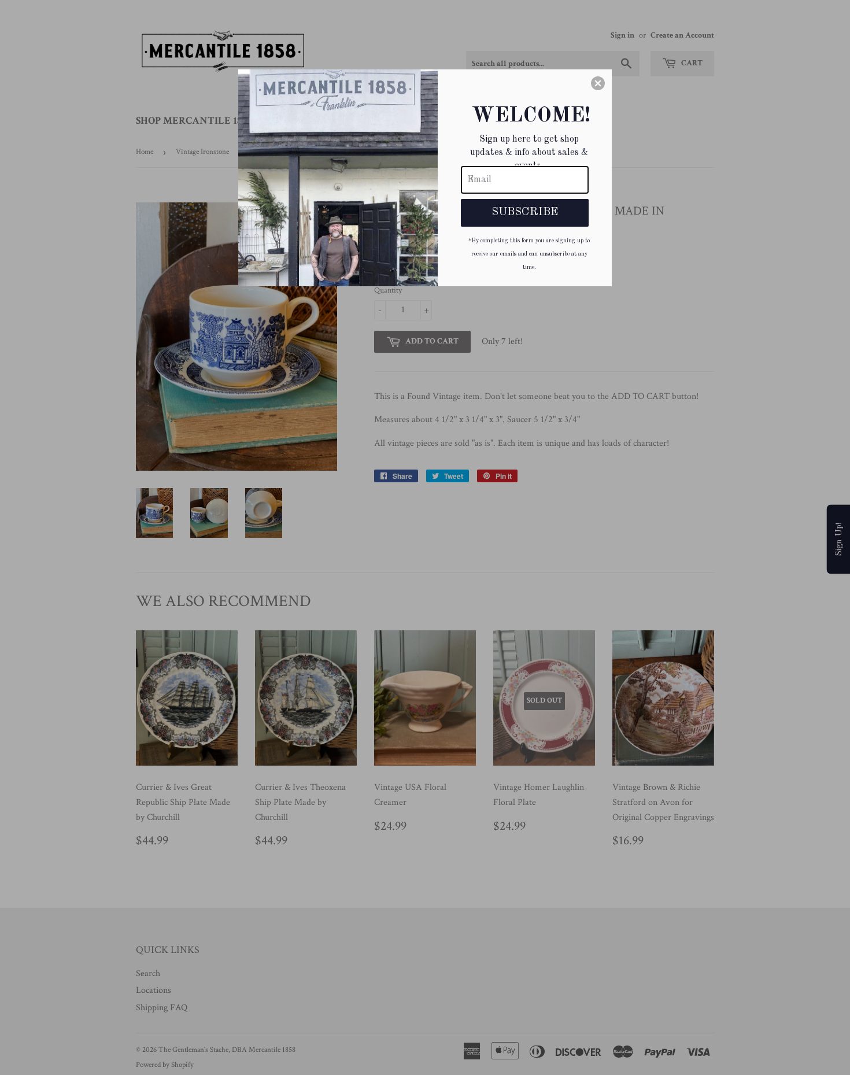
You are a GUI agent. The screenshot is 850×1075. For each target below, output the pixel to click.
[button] (598, 83)
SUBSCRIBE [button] (524, 212)
